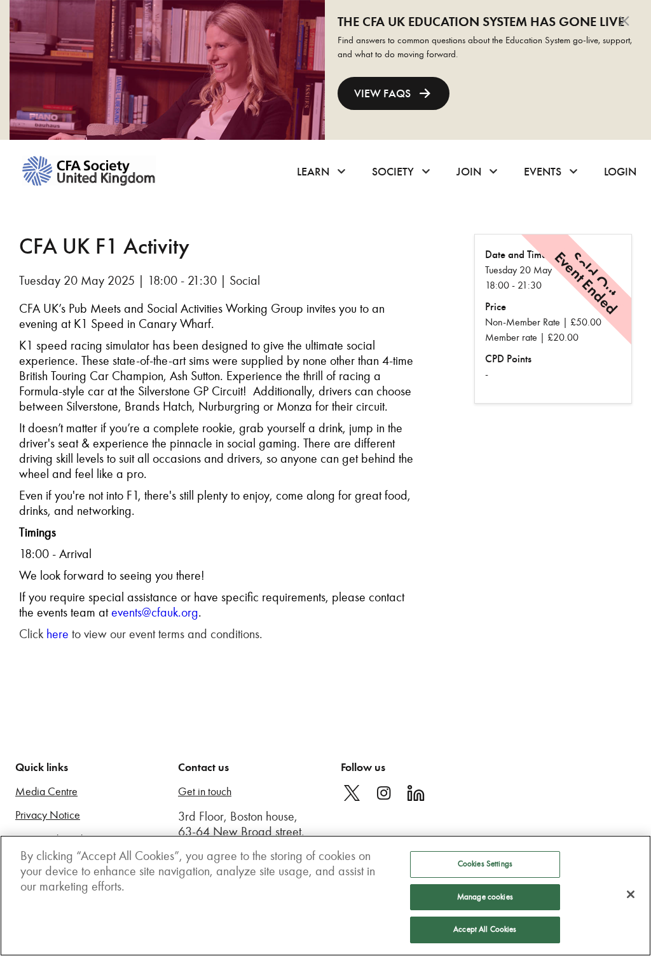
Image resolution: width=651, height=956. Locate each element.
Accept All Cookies (484, 929)
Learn (313, 172)
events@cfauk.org (154, 612)
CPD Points (508, 358)
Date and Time (516, 254)
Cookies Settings (485, 864)
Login (620, 172)
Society (393, 172)
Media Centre (46, 791)
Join (468, 172)
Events (542, 172)
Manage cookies (485, 897)
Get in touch (204, 791)
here (57, 633)
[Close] (631, 894)
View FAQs (382, 93)
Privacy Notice (47, 815)
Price (495, 306)
